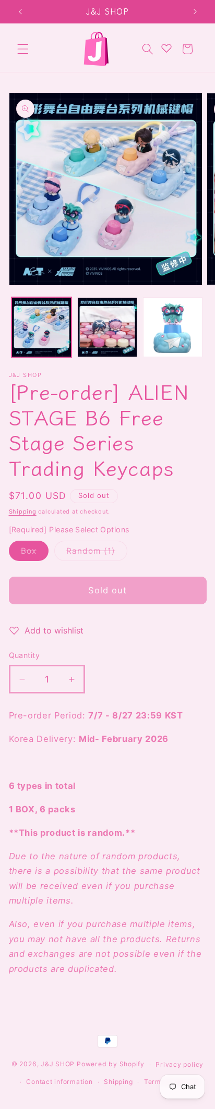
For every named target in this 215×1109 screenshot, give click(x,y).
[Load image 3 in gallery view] (173, 327)
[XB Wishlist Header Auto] (166, 47)
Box (35, 553)
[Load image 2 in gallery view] (107, 327)
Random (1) (96, 553)
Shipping (23, 511)
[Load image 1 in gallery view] (41, 327)
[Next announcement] (195, 11)
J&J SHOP (58, 1064)
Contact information (59, 1082)
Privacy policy (180, 1064)
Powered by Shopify (111, 1064)
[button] (22, 49)
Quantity (24, 655)
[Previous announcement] (20, 11)
